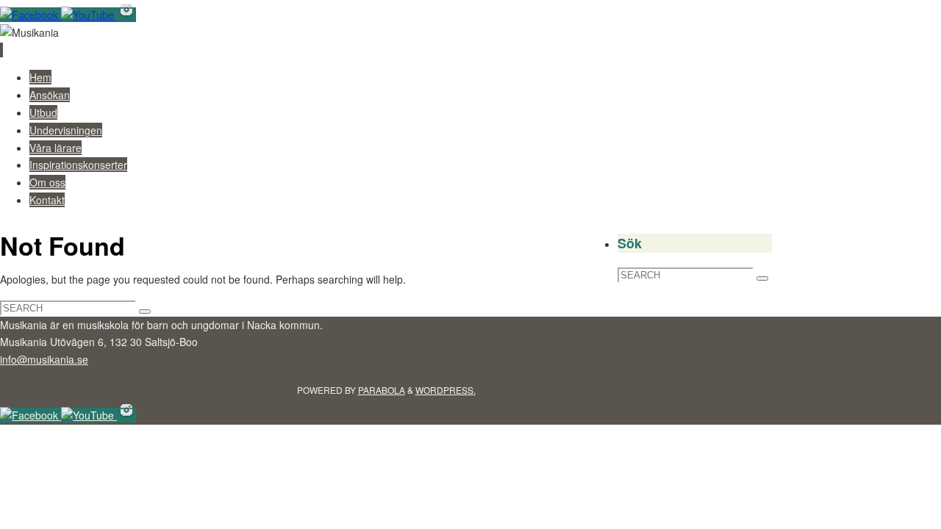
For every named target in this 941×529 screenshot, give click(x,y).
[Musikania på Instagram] (126, 14)
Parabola (381, 390)
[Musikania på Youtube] (89, 14)
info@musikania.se (44, 359)
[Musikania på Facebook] (30, 14)
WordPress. (445, 390)
